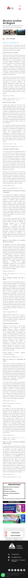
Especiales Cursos (7, 489)
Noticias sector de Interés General (13, 27)
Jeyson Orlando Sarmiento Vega (12, 25)
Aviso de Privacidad (15, 535)
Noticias (5, 495)
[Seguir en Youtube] (24, 570)
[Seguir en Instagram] (12, 570)
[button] (3, 575)
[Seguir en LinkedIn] (9, 570)
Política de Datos (15, 532)
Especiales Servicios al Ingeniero (11, 487)
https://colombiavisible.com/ (12, 42)
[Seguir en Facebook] (18, 570)
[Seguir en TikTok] (21, 570)
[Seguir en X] (15, 570)
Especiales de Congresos (9, 491)
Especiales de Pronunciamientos (11, 493)
